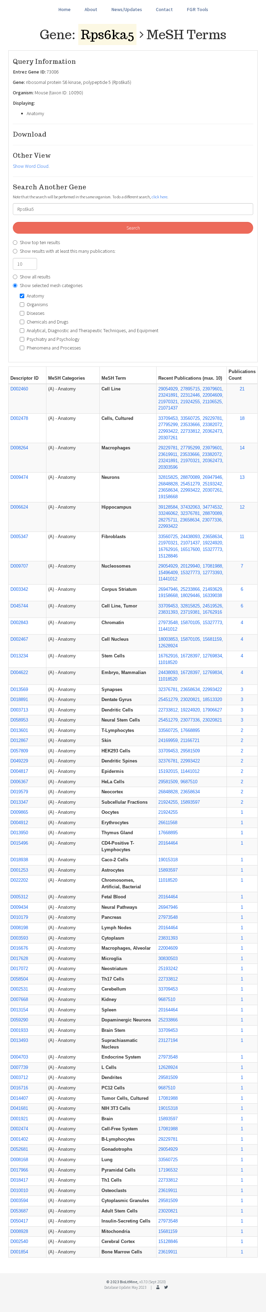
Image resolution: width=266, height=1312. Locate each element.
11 (242, 536)
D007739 (19, 1067)
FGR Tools (197, 9)
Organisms (37, 304)
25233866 (168, 1019)
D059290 (19, 1019)
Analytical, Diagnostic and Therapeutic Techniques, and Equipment (92, 330)
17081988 (168, 1098)
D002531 (19, 989)
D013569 (19, 689)
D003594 (19, 1200)
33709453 (168, 989)
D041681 (19, 1108)
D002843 (19, 622)
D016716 (19, 1087)
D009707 (19, 566)
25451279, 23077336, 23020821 (190, 720)
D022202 (19, 880)
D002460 (19, 388)
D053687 (19, 1211)
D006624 (19, 507)
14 (242, 447)
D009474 (19, 477)
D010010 (19, 1190)
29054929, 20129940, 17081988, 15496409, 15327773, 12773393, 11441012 (190, 572)
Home (64, 9)
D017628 (19, 958)
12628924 (168, 1067)
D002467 (19, 639)
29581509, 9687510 (177, 781)
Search (133, 228)
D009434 (19, 907)
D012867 (19, 740)
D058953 (19, 720)
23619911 (167, 1190)
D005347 (19, 536)
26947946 (168, 907)
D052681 (19, 1149)
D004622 (19, 672)
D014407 (19, 1098)
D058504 (19, 979)
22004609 (168, 948)
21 (242, 388)
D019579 (19, 791)
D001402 (19, 1139)
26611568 (167, 822)
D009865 (19, 812)
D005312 (19, 896)
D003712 (19, 1077)
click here (159, 196)
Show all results (35, 277)
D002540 (19, 1241)
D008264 (19, 447)
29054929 (168, 1149)
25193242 (168, 968)
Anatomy (35, 296)
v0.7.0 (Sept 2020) (152, 1281)
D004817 (19, 771)
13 (242, 477)
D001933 (19, 1030)
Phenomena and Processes (54, 348)
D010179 (19, 917)
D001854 (19, 1251)
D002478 (19, 418)
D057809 (19, 750)
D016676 (19, 948)
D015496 (19, 843)
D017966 (19, 1170)
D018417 (19, 1180)
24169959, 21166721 (179, 740)
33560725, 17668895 (179, 730)
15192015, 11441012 (179, 771)
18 (242, 418)
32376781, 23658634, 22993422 (190, 689)
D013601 (19, 730)
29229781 (168, 1139)
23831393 (168, 938)
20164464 (168, 843)
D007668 (19, 999)
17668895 (168, 832)
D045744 (19, 605)
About (91, 9)
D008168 (19, 1159)
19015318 (168, 859)
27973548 (168, 917)
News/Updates (126, 9)
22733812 (168, 979)
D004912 (19, 822)
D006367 (19, 781)
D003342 (19, 589)
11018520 (167, 880)
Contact (164, 9)
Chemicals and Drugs (47, 322)
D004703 (19, 1057)
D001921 (19, 1118)
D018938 (19, 859)
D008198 (19, 927)
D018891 (19, 699)
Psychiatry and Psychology (53, 339)
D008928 (19, 1231)
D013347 (19, 802)
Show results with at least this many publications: (68, 251)
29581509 (168, 1077)
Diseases (35, 313)
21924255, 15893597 (179, 802)
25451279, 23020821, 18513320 (190, 699)
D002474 (19, 1128)
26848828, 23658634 (179, 791)
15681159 (167, 1231)
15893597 (168, 870)
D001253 (19, 870)
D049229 (19, 760)
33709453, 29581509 (179, 750)
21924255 (168, 812)
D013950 (19, 832)
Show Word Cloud (30, 166)
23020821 (168, 1211)
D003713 (19, 710)
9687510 (166, 999)
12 (242, 507)
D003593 (19, 938)
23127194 (168, 1040)
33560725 (168, 1159)
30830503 (168, 958)
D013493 (19, 1040)
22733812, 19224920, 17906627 (190, 710)
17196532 (168, 1170)
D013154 (19, 1009)
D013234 (19, 655)
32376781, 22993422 (179, 760)
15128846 (168, 1241)
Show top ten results (40, 242)
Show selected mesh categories (51, 285)
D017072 (19, 968)
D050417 (19, 1221)
